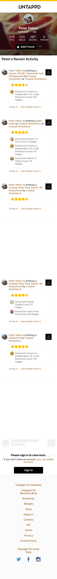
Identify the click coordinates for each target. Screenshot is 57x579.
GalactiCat (14, 337)
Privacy (28, 535)
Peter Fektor (15, 70)
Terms (28, 530)
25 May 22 (13, 209)
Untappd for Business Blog (28, 492)
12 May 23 (13, 107)
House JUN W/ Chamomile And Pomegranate (26, 75)
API (28, 524)
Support (28, 514)
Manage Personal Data (28, 550)
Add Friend (27, 46)
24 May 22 (13, 369)
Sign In (28, 470)
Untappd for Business (28, 484)
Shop (28, 509)
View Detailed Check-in (30, 107)
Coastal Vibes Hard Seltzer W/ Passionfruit (26, 189)
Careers (28, 519)
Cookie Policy (28, 540)
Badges (28, 503)
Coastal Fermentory (36, 78)
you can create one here (38, 460)
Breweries (28, 498)
